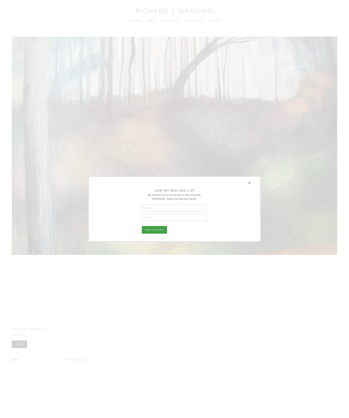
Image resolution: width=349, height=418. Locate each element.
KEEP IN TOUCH (154, 229)
